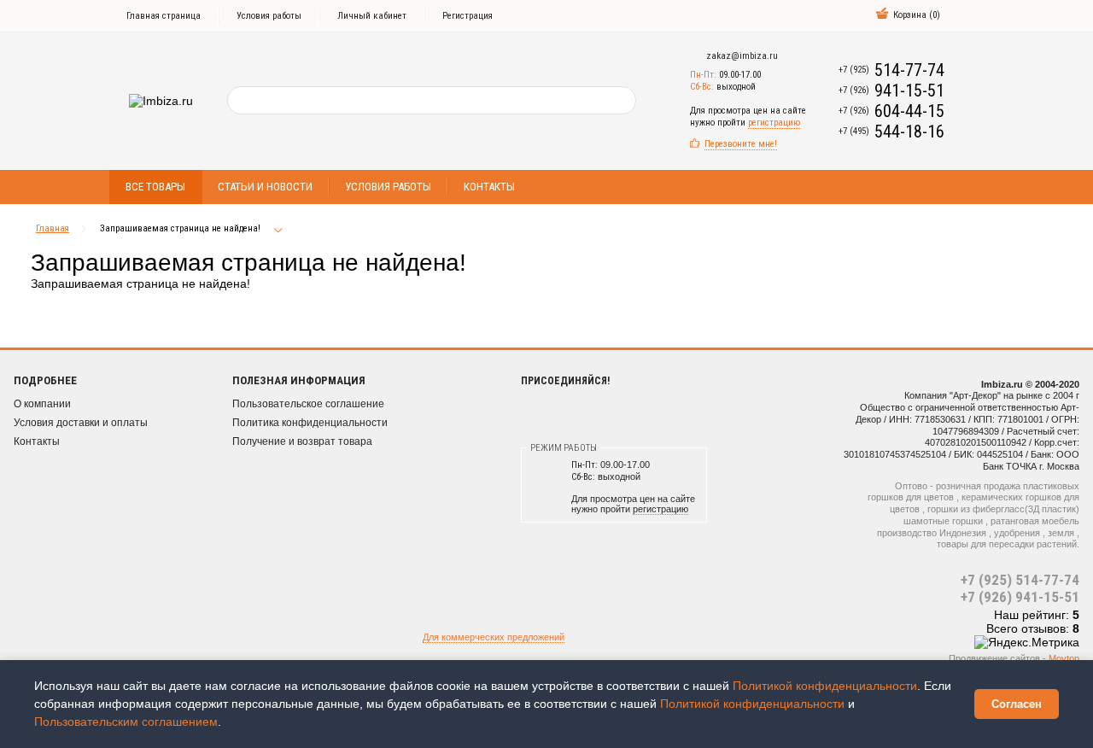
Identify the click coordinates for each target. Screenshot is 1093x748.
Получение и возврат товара (302, 441)
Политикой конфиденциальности (825, 685)
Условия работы (269, 15)
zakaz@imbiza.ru (742, 55)
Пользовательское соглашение (308, 404)
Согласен (1016, 704)
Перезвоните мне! (740, 143)
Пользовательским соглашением (126, 721)
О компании (42, 404)
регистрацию (774, 122)
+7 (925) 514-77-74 (1020, 579)
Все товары (155, 186)
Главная (52, 228)
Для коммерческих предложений (493, 637)
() (916, 14)
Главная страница (163, 15)
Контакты (489, 186)
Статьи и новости (265, 186)
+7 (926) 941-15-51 (1020, 596)
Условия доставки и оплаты (81, 423)
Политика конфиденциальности (310, 423)
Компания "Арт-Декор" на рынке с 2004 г (991, 395)
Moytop (1064, 658)
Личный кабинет (371, 15)
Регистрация (467, 15)
